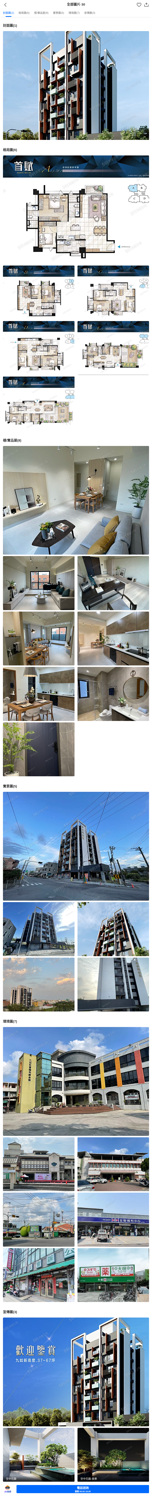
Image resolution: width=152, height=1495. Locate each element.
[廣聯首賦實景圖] (76, 846)
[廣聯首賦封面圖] (76, 85)
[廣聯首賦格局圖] (76, 209)
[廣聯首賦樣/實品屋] (76, 500)
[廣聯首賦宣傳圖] (76, 1372)
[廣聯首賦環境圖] (76, 1081)
